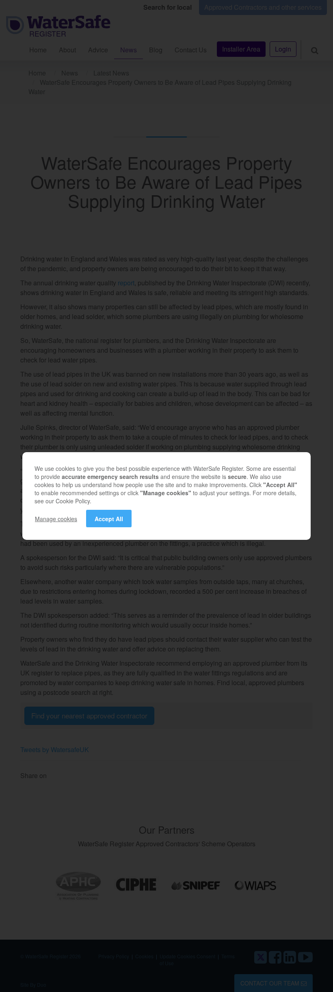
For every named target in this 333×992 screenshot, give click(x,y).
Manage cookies (56, 519)
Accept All (109, 519)
